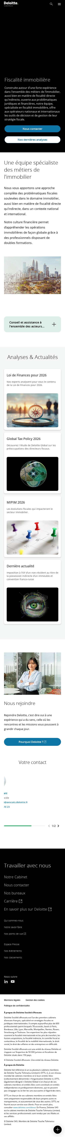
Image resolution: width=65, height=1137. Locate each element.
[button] (51, 4)
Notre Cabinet (15, 876)
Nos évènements (13, 950)
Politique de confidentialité (17, 1005)
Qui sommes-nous (13, 920)
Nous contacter (32, 129)
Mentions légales (12, 1000)
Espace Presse (11, 944)
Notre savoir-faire (13, 927)
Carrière (11, 900)
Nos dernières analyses (32, 139)
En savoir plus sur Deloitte (26, 909)
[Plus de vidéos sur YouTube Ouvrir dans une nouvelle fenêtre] (13, 982)
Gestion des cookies (35, 1000)
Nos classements (13, 957)
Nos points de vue (14, 933)
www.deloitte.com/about (24, 1107)
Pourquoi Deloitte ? (31, 742)
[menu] (59, 4)
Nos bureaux (14, 892)
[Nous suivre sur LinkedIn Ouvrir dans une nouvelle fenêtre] (6, 982)
